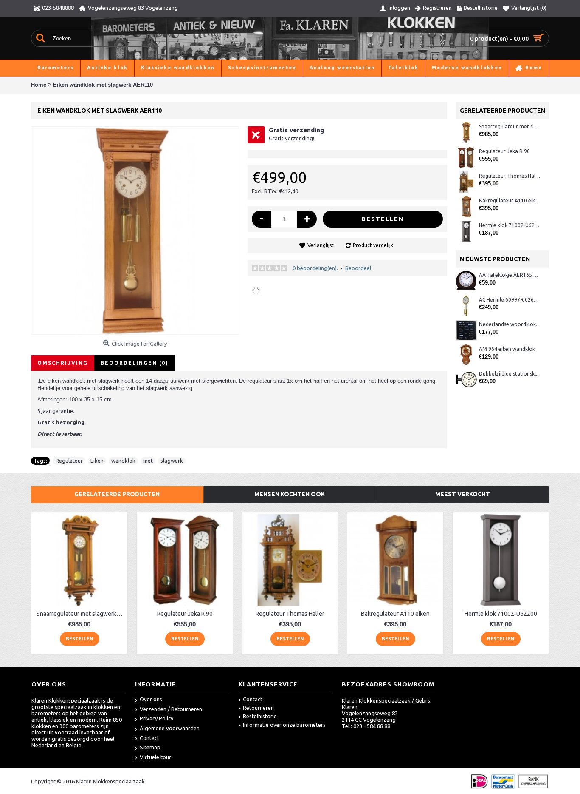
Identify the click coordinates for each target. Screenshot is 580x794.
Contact (149, 738)
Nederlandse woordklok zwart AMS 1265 (510, 324)
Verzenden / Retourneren (171, 709)
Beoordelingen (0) (135, 363)
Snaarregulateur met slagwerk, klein (510, 126)
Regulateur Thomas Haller (510, 176)
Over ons (151, 699)
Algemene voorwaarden (170, 728)
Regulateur (69, 461)
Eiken (97, 461)
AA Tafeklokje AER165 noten (510, 275)
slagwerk (171, 461)
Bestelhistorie (260, 716)
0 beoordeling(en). (315, 268)
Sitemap (150, 747)
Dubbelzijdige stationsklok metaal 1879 (510, 373)
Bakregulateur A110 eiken (510, 200)
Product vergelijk (373, 245)
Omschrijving (62, 363)
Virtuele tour (155, 757)
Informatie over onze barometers (284, 725)
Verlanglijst (320, 245)
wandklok (123, 461)
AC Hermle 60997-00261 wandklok (510, 299)
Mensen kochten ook (289, 494)
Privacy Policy (156, 718)
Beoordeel (358, 268)
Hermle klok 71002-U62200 (510, 225)
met (148, 461)
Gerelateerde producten (117, 494)
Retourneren (258, 708)
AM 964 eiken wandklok (507, 349)
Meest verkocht (462, 494)
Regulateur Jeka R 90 (504, 151)
